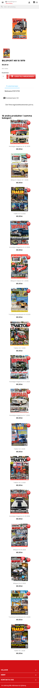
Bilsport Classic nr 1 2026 (19, 180)
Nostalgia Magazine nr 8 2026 (19, 516)
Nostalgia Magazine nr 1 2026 (19, 415)
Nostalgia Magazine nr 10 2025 (19, 146)
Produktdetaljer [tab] (12, 86)
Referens (8, 91)
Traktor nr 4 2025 (19, 482)
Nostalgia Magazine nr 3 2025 (19, 382)
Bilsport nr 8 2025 (19, 550)
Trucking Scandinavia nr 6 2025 (19, 617)
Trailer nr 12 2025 (20, 214)
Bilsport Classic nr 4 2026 (19, 281)
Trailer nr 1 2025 (19, 651)
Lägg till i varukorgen (22, 76)
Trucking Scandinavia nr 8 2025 (19, 314)
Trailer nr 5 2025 (19, 449)
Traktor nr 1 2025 (19, 348)
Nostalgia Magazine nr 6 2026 (19, 247)
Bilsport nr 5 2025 (19, 583)
